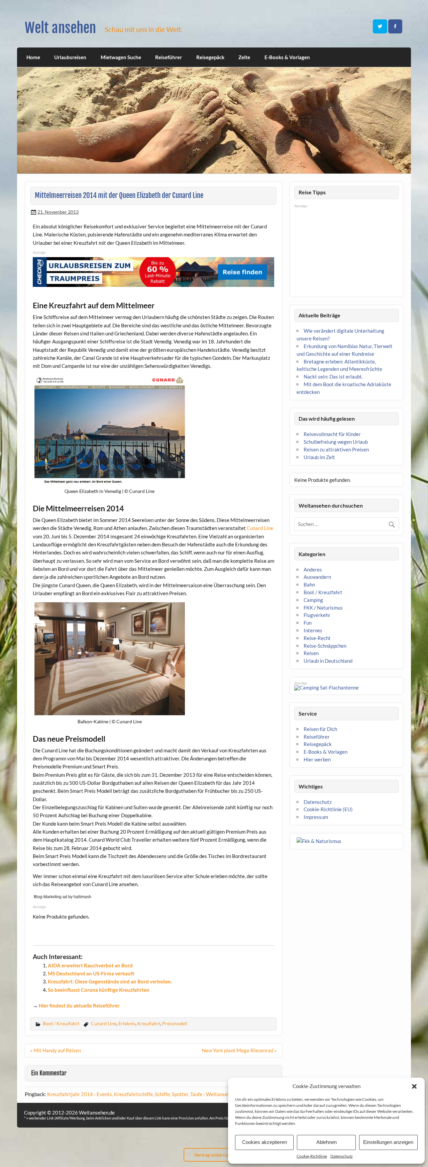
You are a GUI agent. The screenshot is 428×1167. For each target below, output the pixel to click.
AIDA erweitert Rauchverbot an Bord (90, 965)
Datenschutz (341, 1156)
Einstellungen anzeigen (388, 1142)
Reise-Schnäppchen (325, 646)
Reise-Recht (317, 638)
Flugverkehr (317, 615)
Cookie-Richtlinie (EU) (328, 809)
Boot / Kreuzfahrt (61, 1023)
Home (33, 57)
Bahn (309, 584)
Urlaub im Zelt (319, 457)
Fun (308, 623)
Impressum (316, 817)
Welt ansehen (60, 27)
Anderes (313, 569)
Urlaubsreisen (70, 57)
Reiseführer (168, 57)
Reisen (311, 653)
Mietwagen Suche (121, 57)
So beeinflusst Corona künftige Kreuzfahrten (98, 990)
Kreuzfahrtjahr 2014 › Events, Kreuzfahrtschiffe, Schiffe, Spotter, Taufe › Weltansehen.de (144, 1094)
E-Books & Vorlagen (287, 57)
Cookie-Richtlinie (312, 1156)
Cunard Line (260, 528)
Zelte (244, 57)
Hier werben (317, 759)
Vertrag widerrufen (214, 1155)
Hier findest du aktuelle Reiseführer (79, 1005)
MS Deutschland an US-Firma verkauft (91, 973)
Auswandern (317, 577)
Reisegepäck (210, 57)
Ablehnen (326, 1142)
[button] (414, 1086)
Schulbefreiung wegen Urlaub (336, 442)
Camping (313, 600)
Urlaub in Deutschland (328, 661)
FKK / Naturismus (323, 608)
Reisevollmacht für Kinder (332, 434)
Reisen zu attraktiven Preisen (336, 449)
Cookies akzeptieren (264, 1142)
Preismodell (174, 1023)
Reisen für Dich (320, 729)
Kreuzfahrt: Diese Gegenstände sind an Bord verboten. (110, 981)
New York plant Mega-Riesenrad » (239, 1050)
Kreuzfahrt (148, 1023)
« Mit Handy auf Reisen (55, 1050)
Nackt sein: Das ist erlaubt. (333, 377)
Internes (313, 630)
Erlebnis (126, 1023)
